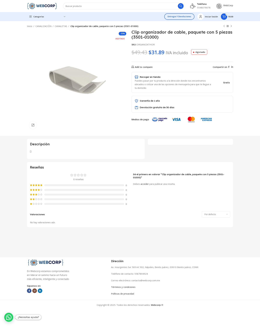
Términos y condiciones (123, 286)
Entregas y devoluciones (179, 16)
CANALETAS (61, 26)
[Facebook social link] (228, 67)
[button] (8, 317)
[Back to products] (227, 26)
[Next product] (231, 26)
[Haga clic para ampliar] (33, 125)
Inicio (29, 26)
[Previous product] (224, 26)
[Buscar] (181, 6)
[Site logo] (42, 5)
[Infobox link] (225, 6)
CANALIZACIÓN (43, 26)
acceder (145, 183)
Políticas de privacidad (122, 293)
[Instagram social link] (34, 290)
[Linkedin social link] (232, 67)
